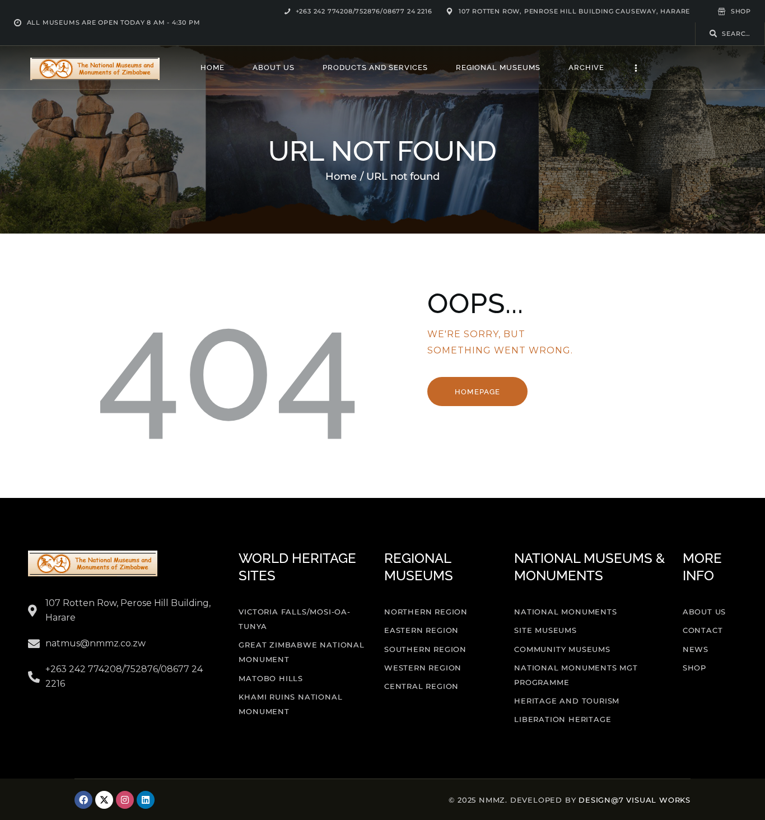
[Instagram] (125, 800)
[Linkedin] (146, 800)
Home (341, 176)
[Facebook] (83, 800)
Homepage (477, 392)
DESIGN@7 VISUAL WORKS (635, 799)
